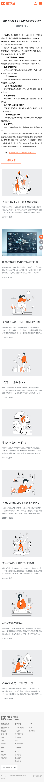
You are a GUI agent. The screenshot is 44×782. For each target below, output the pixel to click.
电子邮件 (32, 731)
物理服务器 (5, 728)
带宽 (16, 740)
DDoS (3, 737)
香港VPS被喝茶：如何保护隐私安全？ (22, 153)
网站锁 (3, 755)
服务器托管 (19, 734)
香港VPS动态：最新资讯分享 (17, 683)
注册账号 (35, 3)
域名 (30, 728)
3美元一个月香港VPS (13, 382)
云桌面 (3, 744)
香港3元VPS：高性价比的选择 (18, 563)
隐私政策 (18, 761)
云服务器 (4, 734)
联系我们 (18, 758)
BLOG (17, 751)
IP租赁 (17, 731)
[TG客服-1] (41, 237)
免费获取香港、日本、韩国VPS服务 (21, 322)
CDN (3, 740)
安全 (2, 748)
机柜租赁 (18, 737)
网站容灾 (4, 758)
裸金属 (3, 731)
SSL (2, 751)
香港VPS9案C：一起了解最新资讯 (20, 202)
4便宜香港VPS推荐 (12, 623)
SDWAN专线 (19, 728)
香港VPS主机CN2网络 (14, 442)
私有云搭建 (19, 744)
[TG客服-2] (41, 242)
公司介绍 (18, 755)
